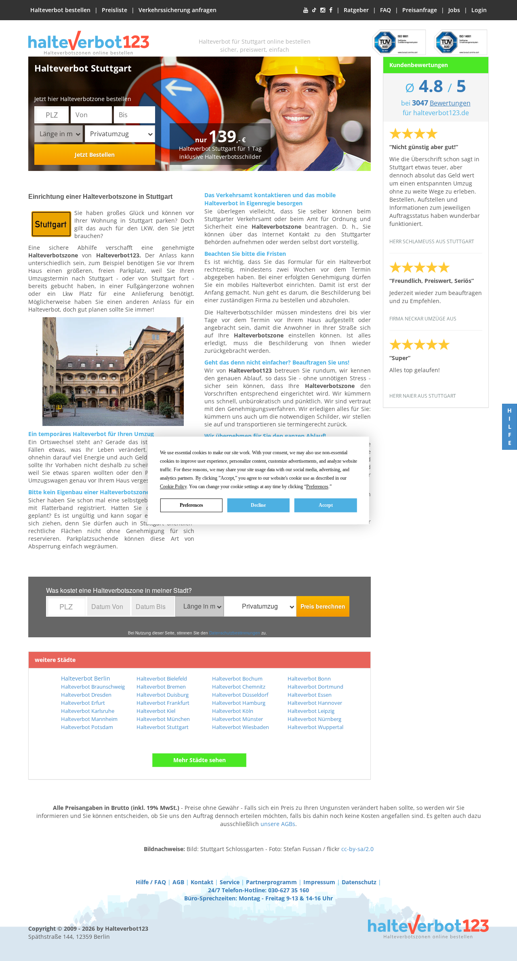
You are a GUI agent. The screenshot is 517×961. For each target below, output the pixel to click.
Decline (258, 505)
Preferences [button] (317, 486)
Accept (326, 505)
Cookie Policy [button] (173, 486)
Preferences (191, 505)
